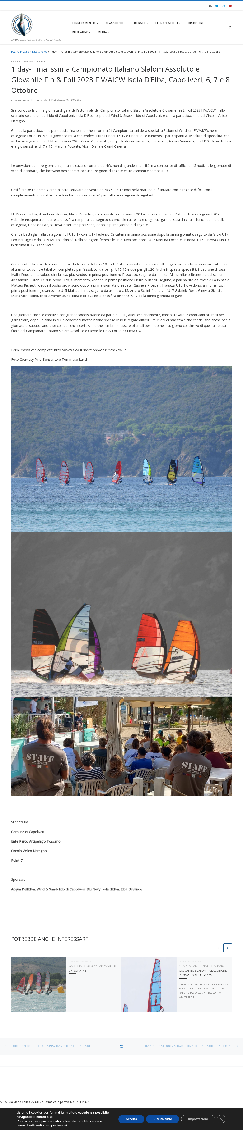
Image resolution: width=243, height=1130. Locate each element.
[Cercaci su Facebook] (216, 6)
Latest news (39, 51)
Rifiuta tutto (162, 1119)
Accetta (131, 1119)
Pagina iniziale (20, 51)
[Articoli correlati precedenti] (218, 947)
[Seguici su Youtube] (230, 6)
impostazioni (57, 1125)
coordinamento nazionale (31, 100)
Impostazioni (198, 1119)
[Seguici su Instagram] (223, 6)
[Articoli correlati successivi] (227, 947)
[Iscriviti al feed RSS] (210, 6)
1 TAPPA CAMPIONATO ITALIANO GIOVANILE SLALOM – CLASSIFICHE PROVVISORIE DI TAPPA (203, 970)
